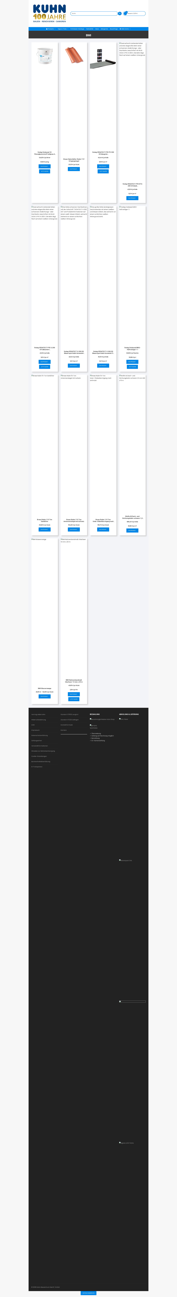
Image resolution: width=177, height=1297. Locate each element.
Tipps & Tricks (62, 29)
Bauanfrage (114, 29)
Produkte (51, 29)
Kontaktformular (67, 725)
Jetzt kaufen (44, 171)
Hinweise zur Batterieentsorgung (43, 751)
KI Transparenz (36, 767)
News (97, 29)
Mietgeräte (104, 29)
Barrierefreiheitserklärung (40, 761)
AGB (32, 725)
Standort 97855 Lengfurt (69, 714)
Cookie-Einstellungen (39, 756)
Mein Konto (125, 29)
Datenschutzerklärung (39, 735)
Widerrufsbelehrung (38, 720)
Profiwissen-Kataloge (77, 29)
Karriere (64, 730)
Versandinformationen (39, 746)
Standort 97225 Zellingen (70, 720)
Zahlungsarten (36, 741)
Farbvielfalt (89, 29)
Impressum (35, 730)
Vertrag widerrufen (38, 714)
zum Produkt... (44, 166)
